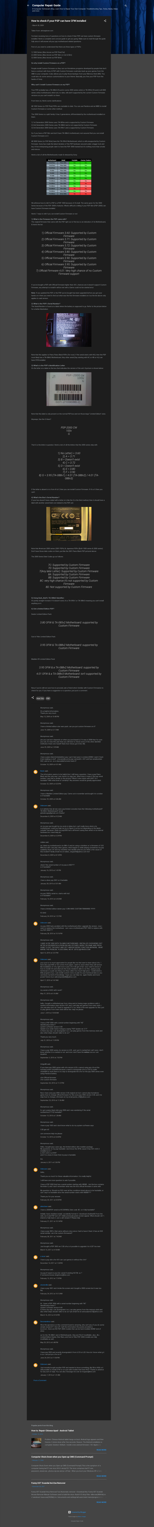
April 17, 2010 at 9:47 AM (49, 980)
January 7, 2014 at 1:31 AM (50, 1375)
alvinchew (44, 1206)
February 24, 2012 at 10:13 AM (51, 1294)
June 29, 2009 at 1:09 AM (49, 747)
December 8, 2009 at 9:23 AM (51, 816)
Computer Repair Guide (46, 5)
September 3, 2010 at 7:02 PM (51, 1058)
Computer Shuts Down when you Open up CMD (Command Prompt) (62, 1457)
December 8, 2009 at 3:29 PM (51, 836)
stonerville (44, 1285)
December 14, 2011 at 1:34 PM (51, 1263)
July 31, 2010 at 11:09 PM (49, 1040)
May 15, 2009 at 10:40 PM (49, 717)
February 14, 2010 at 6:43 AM (51, 899)
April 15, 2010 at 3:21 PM (49, 953)
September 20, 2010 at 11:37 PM (52, 1083)
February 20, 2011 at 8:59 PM (50, 1200)
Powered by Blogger (78, 1512)
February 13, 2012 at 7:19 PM (50, 1278)
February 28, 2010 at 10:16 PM (51, 933)
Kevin (42, 771)
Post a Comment (40, 1380)
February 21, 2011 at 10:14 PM (51, 1221)
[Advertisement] (120, 50)
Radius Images (82, 1516)
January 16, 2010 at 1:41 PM (50, 870)
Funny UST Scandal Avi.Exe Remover (48, 1483)
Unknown (43, 806)
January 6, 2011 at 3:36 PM (50, 1162)
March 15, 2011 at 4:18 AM (50, 1250)
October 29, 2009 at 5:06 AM (50, 799)
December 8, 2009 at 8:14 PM (51, 855)
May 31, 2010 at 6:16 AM (49, 994)
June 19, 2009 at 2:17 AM (49, 730)
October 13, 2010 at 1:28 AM (50, 1116)
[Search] (125, 6)
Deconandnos (45, 1322)
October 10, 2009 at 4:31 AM (50, 764)
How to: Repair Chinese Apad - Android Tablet (52, 1430)
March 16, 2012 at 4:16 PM (50, 1315)
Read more (101, 1450)
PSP (48, 698)
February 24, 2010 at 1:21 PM (50, 916)
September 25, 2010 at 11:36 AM (52, 1100)
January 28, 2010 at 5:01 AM (50, 884)
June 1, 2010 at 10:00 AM (49, 1013)
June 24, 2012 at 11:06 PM (50, 1358)
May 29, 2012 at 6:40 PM (49, 1342)
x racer (42, 1256)
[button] (105, 21)
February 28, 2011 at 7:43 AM (51, 1237)
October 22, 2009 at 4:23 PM (50, 784)
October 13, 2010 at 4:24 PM (50, 1137)
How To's (40, 698)
